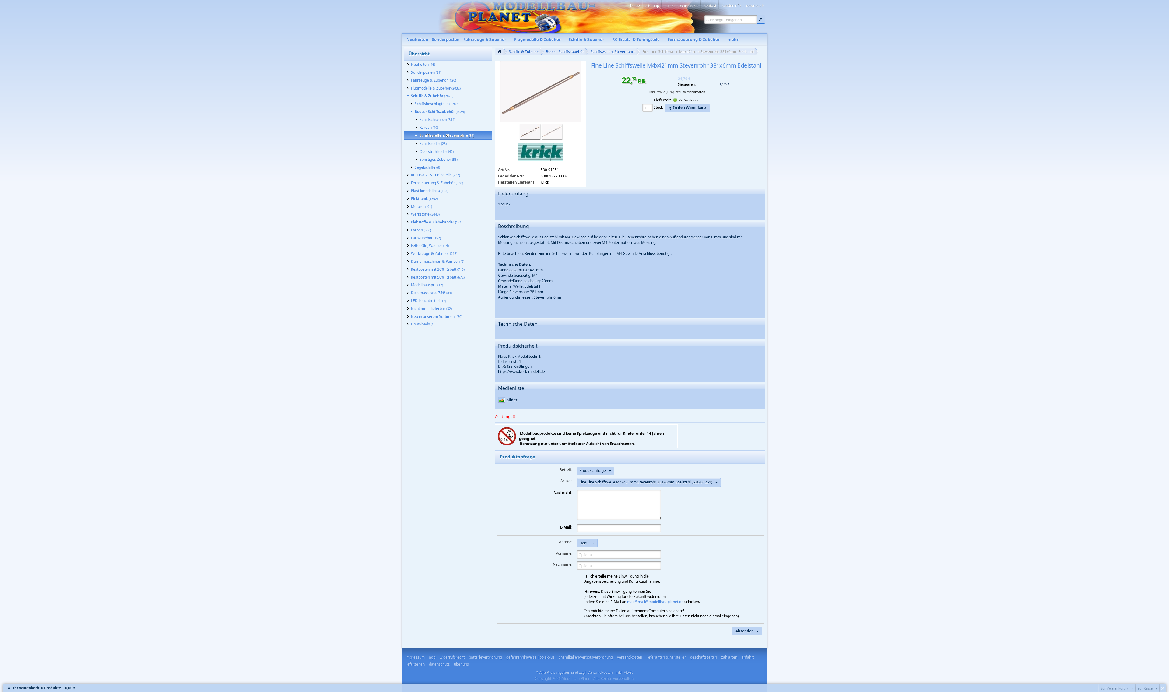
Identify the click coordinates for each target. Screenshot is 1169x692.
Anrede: (565, 541)
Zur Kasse (1145, 688)
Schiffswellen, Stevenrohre (613, 51)
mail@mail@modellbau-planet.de (655, 601)
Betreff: (566, 469)
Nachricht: (562, 492)
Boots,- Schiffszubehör (565, 51)
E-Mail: (566, 527)
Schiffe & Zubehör (524, 51)
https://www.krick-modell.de (521, 371)
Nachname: (562, 564)
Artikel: (566, 480)
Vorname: (564, 553)
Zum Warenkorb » (1115, 688)
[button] (761, 19)
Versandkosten (694, 92)
